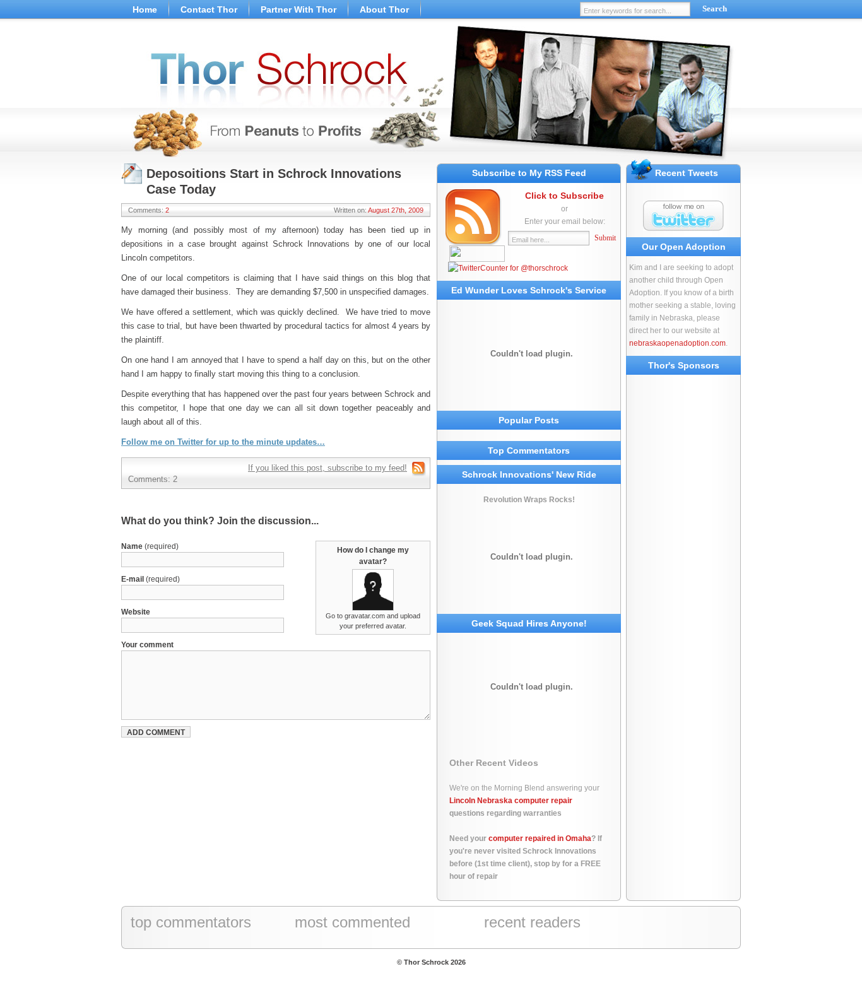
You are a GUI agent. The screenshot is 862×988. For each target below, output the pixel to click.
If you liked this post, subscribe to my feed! (327, 468)
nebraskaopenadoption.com (677, 343)
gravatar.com (365, 616)
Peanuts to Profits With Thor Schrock (431, 94)
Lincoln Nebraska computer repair (510, 800)
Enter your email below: (564, 221)
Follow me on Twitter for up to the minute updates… (223, 442)
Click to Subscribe (564, 196)
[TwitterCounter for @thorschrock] (508, 268)
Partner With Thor (298, 9)
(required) (150, 546)
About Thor (384, 9)
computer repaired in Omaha (539, 838)
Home (145, 9)
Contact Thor (208, 9)
